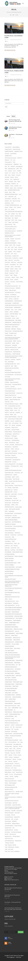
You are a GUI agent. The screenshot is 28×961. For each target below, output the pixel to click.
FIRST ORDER (18, 320)
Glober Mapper (8, 218)
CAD (13, 827)
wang (21, 742)
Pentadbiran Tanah (12, 333)
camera (15, 410)
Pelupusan (13, 455)
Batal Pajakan (7, 504)
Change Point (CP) (8, 351)
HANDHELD (16, 164)
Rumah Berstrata (8, 515)
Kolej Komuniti (8, 345)
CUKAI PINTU (8, 644)
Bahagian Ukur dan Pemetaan (10, 296)
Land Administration (9, 335)
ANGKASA (18, 288)
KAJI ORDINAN (8, 552)
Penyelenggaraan (19, 166)
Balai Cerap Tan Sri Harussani (10, 705)
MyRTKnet (13, 183)
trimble (10, 245)
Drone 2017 (7, 253)
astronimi (7, 264)
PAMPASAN (17, 673)
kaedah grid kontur (8, 474)
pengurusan (7, 359)
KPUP (13, 220)
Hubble (6, 481)
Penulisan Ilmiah (8, 827)
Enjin (6, 166)
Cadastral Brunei (8, 147)
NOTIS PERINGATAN (9, 556)
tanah (10, 423)
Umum (17, 601)
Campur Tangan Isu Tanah (10, 530)
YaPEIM (6, 774)
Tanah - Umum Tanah (9, 849)
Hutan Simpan (7, 455)
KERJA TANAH (17, 648)
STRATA (12, 504)
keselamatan (19, 188)
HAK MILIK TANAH (9, 648)
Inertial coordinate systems (10, 228)
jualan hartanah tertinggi (17, 733)
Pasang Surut (11, 273)
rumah (12, 718)
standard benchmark (9, 543)
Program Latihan (8, 258)
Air (17, 183)
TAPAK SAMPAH (16, 639)
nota (17, 213)
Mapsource (7, 160)
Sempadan (11, 181)
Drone (15, 253)
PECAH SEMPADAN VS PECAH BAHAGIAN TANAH (13, 576)
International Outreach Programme (11, 800)
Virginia (9, 222)
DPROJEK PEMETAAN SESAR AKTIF (12, 324)
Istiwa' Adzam (7, 429)
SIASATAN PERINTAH (9, 571)
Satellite (11, 410)
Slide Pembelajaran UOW (10, 785)
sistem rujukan (17, 266)
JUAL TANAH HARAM (9, 650)
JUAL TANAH (7, 517)
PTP (10, 425)
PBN (6, 168)
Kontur (18, 363)
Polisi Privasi (18, 957)
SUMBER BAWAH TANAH (14, 622)
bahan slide (15, 802)
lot (21, 412)
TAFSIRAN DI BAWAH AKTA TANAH (12, 569)
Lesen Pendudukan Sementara (11, 388)
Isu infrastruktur (8, 759)
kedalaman (7, 185)
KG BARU (7, 468)
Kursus (14, 170)
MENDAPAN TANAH (16, 517)
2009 (6, 209)
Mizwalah (9, 487)
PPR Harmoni (7, 718)
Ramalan (6, 273)
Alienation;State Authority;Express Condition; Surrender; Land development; (13, 357)
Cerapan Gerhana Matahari (10, 393)
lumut (20, 194)
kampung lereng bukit (9, 763)
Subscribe (21, 932)
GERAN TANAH (8, 686)
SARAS (21, 277)
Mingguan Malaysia (15, 823)
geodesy (20, 220)
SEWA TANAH (15, 686)
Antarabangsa (7, 183)
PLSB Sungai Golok (8, 737)
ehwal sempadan (8, 303)
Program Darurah (8, 397)
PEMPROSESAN (17, 307)
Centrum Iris (17, 763)
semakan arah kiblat (15, 429)
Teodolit (13, 343)
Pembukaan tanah (8, 746)
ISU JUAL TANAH (15, 644)
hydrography (7, 309)
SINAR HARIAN (15, 707)
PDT (12, 729)
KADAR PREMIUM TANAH (10, 624)
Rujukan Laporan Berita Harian (11, 780)
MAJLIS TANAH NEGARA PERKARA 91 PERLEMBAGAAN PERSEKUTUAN (13, 582)
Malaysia (15, 275)
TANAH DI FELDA (16, 637)
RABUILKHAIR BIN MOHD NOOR (15, 39)
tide (15, 196)
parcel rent (20, 453)
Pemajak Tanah (8, 500)
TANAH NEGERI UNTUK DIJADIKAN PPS (13, 614)
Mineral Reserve (8, 446)
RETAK (6, 622)
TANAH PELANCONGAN (10, 701)
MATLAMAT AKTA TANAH (10, 579)
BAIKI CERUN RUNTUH (10, 605)
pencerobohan (19, 810)
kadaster (13, 175)
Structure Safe (8, 537)
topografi (15, 474)
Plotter (17, 343)
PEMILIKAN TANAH (18, 616)
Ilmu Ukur (14, 461)
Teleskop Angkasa (8, 479)
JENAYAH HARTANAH (9, 646)
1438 (14, 251)
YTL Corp (11, 774)
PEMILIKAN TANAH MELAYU (11, 667)
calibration (7, 240)
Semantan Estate (19, 772)
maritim (11, 185)
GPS (21, 168)
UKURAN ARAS (16, 303)
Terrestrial (7, 153)
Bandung (6, 399)
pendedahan (16, 311)
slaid (6, 361)
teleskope (7, 410)
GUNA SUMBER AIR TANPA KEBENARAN (13, 607)
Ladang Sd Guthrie (8, 765)
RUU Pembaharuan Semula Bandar (11, 740)
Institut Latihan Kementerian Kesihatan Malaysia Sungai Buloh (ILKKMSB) (12, 338)
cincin (15, 207)
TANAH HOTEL (8, 697)
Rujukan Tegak (15, 487)
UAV (12, 253)
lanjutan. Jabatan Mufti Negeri (10, 416)
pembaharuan (16, 757)
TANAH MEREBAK (17, 620)
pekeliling (16, 776)
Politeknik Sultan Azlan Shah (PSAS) (11, 368)
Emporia (19, 755)
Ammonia (15, 498)
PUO (19, 198)
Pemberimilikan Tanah (9, 472)
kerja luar (12, 421)
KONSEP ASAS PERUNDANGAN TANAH (13, 470)
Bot (8, 166)
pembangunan (7, 427)
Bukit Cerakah (7, 451)
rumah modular (18, 727)
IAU (19, 286)
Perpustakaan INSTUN (16, 384)
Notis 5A (19, 388)
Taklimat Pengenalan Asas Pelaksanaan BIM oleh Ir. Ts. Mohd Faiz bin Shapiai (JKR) (13, 808)
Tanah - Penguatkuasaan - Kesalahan (12, 847)
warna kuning (17, 472)
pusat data (16, 729)
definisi (6, 425)
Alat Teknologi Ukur (16, 459)
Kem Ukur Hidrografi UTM (10, 464)
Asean (12, 401)
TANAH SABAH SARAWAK (10, 690)
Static (12, 366)
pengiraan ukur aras (8, 489)
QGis (6, 707)
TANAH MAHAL (17, 703)
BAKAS (14, 341)
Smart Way (12, 444)
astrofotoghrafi (13, 264)
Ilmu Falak (7, 279)
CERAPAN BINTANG (9, 301)
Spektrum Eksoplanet (9, 485)
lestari (13, 772)
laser (19, 543)
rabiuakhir (10, 251)
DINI (14, 245)
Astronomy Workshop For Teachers (11, 403)
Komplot (6, 776)
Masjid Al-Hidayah (8, 431)
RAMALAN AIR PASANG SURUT (11, 194)
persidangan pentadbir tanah (10, 363)
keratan (13, 318)
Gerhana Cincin (19, 393)
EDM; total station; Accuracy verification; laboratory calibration (13, 236)
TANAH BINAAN (8, 637)
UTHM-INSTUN (8, 459)
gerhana (6, 207)
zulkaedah (18, 251)
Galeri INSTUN (8, 343)
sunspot (6, 509)
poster (9, 707)
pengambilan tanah (11, 168)
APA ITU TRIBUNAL (9, 590)
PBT (19, 664)
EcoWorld (7, 735)
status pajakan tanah (17, 744)
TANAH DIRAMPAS (9, 703)
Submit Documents (19, 444)
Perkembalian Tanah (15, 466)
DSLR (21, 264)
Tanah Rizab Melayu (15, 440)
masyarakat (12, 281)
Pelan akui (16, 545)
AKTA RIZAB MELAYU (9, 631)
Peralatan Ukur (15, 258)
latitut (6, 260)
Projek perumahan (8, 733)
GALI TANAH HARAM (9, 673)
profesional (13, 359)
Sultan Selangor (14, 731)
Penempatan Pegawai (9, 513)
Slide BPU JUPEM (19, 791)
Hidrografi (13, 166)
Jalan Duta (15, 761)
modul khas (18, 359)
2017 (6, 196)
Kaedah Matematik (16, 351)
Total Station (12, 240)
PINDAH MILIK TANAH (17, 712)
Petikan (6, 783)
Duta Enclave (7, 832)
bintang (6, 290)
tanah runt (17, 631)
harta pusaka (17, 812)
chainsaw (6, 311)
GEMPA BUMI (8, 326)
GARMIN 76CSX (8, 155)
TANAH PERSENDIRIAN (10, 633)
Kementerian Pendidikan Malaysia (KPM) (13, 372)
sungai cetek (15, 746)
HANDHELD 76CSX (18, 151)
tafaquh (16, 268)
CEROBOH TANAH (18, 642)
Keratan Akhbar (8, 821)
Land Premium (8, 440)
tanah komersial (13, 834)
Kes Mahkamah (13, 294)
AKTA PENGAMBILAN (16, 522)
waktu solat (7, 401)
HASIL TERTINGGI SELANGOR (11, 652)
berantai (20, 309)
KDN (16, 716)
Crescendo (19, 759)
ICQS (20, 707)
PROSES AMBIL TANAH (17, 682)
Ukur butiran (7, 262)
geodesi (6, 192)
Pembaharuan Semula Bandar (15, 735)
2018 (17, 273)
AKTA (17, 504)
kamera (16, 177)
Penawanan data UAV (17, 431)
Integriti (6, 333)
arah (6, 247)
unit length (7, 238)
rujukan (12, 266)
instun (16, 247)
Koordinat (16, 185)
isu (16, 316)
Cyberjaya (11, 757)
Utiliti (13, 537)
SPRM (19, 562)
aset (18, 742)
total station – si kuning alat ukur (12, 902)
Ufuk (18, 547)
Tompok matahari (18, 507)
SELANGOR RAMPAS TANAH (11, 562)
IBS (13, 727)
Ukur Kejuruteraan (18, 374)
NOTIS (6, 699)
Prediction (7, 275)
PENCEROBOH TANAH (9, 684)
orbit (12, 545)
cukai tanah (12, 386)
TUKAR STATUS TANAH (10, 664)
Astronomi (18, 175)
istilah (14, 192)
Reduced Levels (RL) (14, 349)
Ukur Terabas (7, 376)
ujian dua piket (14, 494)
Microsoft (10, 761)
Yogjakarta (19, 397)
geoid (6, 190)
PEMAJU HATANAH (19, 556)
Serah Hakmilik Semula (9, 840)
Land (14, 160)
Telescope (16, 408)
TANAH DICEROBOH (16, 697)
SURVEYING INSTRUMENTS (10, 243)
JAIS (12, 819)
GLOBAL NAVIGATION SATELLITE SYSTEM (13, 305)
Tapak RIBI (13, 810)
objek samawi (7, 494)
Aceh (15, 335)
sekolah (11, 311)
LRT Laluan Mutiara (18, 774)
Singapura (12, 316)
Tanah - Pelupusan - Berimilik (10, 845)
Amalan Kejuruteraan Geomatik (11, 457)
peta (22, 472)
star (9, 209)
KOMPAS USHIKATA (9, 151)
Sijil (12, 218)
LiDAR (15, 543)
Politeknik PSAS (8, 461)
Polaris (17, 277)
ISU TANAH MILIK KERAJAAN (11, 671)
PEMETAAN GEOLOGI (9, 507)
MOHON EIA (15, 603)
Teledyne (13, 277)
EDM (16, 220)
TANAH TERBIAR (19, 633)
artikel (18, 705)
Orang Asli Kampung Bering (10, 528)
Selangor (16, 438)
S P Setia (15, 755)
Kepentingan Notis (8, 498)
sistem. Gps (20, 416)
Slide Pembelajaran (12, 783)
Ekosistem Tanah (15, 500)
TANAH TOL (7, 635)
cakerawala (7, 177)
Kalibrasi (16, 218)
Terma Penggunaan (11, 957)
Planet (6, 511)
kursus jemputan (15, 423)
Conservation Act (8, 162)
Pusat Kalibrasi (8, 541)
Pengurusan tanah (18, 825)
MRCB (6, 757)
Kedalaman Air (16, 179)
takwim (6, 496)
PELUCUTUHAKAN (9, 573)
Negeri (19, 181)
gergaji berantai (18, 421)
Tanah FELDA (15, 446)
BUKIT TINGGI (15, 326)
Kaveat (21, 466)
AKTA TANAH (18, 567)
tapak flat (10, 755)
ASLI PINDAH (17, 669)
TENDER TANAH (8, 682)
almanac (12, 209)
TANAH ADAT (18, 675)
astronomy (7, 281)
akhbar (17, 318)
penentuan (7, 414)
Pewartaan (7, 294)
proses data (7, 266)
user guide (18, 245)
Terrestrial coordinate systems (11, 226)
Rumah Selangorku (18, 513)
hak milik (6, 834)
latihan (6, 423)
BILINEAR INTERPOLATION (13, 190)
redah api (14, 759)
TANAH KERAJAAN (9, 662)
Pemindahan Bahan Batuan (18, 331)
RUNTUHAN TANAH (9, 560)
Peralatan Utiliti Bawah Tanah (10, 539)
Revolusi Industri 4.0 (18, 485)
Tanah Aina (19, 748)
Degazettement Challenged (10, 524)
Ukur (6, 170)
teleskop (12, 177)
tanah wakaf (7, 547)
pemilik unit (7, 545)
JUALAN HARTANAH (9, 716)
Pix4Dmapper (14, 436)
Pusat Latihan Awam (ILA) (10, 601)
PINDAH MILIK (8, 594)
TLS (5, 487)
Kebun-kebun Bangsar (9, 532)
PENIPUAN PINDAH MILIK (14, 714)
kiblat (20, 213)
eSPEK (6, 599)
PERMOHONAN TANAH (10, 660)
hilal (13, 14)
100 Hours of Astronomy (10, 288)
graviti (9, 283)
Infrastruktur (7, 819)
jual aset (6, 748)
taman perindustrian (12, 742)
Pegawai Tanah (8, 522)
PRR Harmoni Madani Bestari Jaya (11, 722)
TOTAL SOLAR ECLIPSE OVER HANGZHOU (13, 211)
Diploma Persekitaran (14, 382)
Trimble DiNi (14, 345)
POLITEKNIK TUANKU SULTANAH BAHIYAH (12, 794)
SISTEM (6, 714)
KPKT (6, 755)
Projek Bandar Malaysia (17, 770)
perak (12, 203)
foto (17, 264)
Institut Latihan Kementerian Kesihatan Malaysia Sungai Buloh (12, 380)
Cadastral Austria (8, 149)
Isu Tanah (7, 444)
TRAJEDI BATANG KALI (9, 618)
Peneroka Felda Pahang (17, 526)
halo (6, 249)
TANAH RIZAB (17, 662)
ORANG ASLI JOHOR (18, 629)
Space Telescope (16, 479)
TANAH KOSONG (8, 639)
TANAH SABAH (8, 692)
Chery (6, 742)
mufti (20, 268)
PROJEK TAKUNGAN (9, 558)
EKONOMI (14, 677)
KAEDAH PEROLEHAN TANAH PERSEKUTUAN (11, 585)
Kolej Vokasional (8, 370)
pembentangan (11, 361)
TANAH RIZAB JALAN (9, 642)
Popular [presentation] (8, 116)
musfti (12, 247)
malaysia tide (10, 196)
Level (11, 179)
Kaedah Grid (7, 366)
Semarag (14, 397)
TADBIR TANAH (18, 684)
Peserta (10, 599)
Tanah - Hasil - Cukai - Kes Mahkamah (12, 851)
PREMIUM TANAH (8, 629)
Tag (10, 14)
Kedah (17, 442)
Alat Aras (19, 341)
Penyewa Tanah (8, 502)
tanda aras (16, 489)
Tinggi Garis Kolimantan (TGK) (11, 347)
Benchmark (7, 349)
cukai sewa (7, 386)
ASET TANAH (7, 677)
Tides (14, 224)
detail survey (13, 262)
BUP (18, 296)
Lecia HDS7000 (13, 153)
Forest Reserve (12, 442)
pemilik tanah (7, 810)
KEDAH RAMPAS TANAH (17, 552)
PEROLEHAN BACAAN (9, 320)
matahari (11, 207)
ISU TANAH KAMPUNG (9, 554)
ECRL (14, 748)
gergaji (11, 188)
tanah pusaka (18, 750)
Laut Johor (15, 515)
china (6, 213)
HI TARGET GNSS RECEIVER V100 (12, 205)
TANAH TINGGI (14, 635)
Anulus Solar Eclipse (9, 408)
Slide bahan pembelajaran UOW (11, 787)
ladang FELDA (17, 817)
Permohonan (17, 292)
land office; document (9, 438)
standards (12, 238)
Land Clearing (14, 451)
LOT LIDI (17, 605)
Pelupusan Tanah (8, 331)
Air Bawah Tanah (15, 502)
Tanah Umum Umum (9, 838)
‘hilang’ (10, 748)
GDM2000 (7, 421)
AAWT (21, 403)
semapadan (18, 412)
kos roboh (16, 819)
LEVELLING (14, 198)
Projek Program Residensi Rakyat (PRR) (12, 720)
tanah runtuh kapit (16, 765)
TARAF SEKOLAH (8, 712)
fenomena (20, 247)
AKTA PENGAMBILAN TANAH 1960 (12, 592)
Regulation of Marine (9, 789)
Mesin (15, 188)
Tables (11, 275)
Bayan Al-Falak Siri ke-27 (10, 791)
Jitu (20, 185)
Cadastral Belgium (16, 147)
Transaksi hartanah (8, 744)
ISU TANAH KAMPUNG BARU (11, 688)
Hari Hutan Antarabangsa (16, 832)
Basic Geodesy (15, 222)
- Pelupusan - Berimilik (9, 842)
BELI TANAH (14, 692)
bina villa (20, 746)
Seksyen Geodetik (8, 341)
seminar (11, 279)
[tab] (8, 116)
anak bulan (20, 249)
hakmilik (13, 425)
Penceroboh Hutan (8, 526)
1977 (6, 222)
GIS (11, 160)
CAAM (13, 541)
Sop (20, 164)
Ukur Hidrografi (20, 464)
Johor (6, 761)
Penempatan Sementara (9, 292)
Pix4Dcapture (7, 436)
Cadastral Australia (16, 149)
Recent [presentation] (13, 116)
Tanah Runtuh (17, 532)
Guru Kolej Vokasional (9, 374)
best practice (17, 238)
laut (19, 410)
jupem (10, 192)
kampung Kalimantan (9, 817)
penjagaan (7, 268)
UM (5, 283)
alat (20, 205)
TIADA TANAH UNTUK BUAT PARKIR (12, 609)
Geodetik (19, 170)
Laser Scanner (7, 277)
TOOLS (19, 243)
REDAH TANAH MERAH (10, 567)
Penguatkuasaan (18, 840)
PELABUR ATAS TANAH (9, 675)
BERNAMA (14, 821)
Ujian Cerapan (7, 220)
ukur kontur (20, 494)
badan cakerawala (12, 290)
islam (9, 247)
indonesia (19, 207)
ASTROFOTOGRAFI (9, 307)
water (12, 309)
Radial (15, 366)
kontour (19, 347)
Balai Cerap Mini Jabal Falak (14, 509)
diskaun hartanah (8, 770)
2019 (20, 408)
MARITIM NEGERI (18, 301)
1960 (14, 162)
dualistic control (15, 427)
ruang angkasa (11, 511)
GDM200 (7, 188)
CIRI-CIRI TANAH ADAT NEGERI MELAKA (13, 588)
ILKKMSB (7, 382)
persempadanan (8, 318)
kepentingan (18, 425)
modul (21, 423)
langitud (21, 258)
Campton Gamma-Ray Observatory (16, 481)
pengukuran (7, 316)
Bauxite (6, 442)
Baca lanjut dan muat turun (10, 50)
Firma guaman (7, 729)
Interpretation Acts (8, 164)
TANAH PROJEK (19, 660)
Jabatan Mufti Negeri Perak (15, 399)
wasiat (20, 740)
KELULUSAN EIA (8, 603)
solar (9, 213)
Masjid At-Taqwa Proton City (10, 395)
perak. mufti (12, 412)
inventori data (13, 547)
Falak (6, 175)
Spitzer (12, 483)
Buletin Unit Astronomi (9, 778)
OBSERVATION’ (8, 322)
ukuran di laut (16, 260)
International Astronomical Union (11, 286)
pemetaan (10, 170)
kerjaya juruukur (8, 384)
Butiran (6, 181)
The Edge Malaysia (16, 836)
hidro (15, 414)
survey (16, 309)
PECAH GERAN (19, 618)
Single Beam (7, 466)
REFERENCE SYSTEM (9, 233)
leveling (6, 245)
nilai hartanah (7, 731)
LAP (11, 727)
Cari (6, 106)
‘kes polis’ (11, 776)
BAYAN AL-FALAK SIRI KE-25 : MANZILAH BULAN (13, 798)
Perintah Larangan (12, 496)
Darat (15, 181)
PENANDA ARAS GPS (16, 322)
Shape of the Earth (8, 224)
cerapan (15, 249)
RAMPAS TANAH (12, 699)
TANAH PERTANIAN (9, 616)
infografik (19, 780)
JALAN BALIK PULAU (9, 669)
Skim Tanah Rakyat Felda (9, 750)
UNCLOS (7, 412)
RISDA (11, 414)
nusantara (16, 279)
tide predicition (8, 198)
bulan (6, 251)
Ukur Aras (7, 179)
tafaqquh (13, 213)
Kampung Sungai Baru (9, 825)
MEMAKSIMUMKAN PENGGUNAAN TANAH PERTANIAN (12, 658)
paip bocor (7, 727)
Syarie (9, 175)
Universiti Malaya (19, 281)
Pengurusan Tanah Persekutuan (11, 453)
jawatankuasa (7, 203)
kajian (9, 249)
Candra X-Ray (7, 483)
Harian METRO (8, 823)
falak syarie (10, 260)
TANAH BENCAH (8, 620)
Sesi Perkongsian (8, 802)
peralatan (12, 268)
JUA (17, 664)
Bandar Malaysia (8, 772)
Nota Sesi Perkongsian (9, 812)
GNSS (17, 168)
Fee (20, 500)
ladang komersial (8, 836)
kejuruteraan (19, 262)
